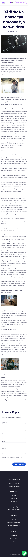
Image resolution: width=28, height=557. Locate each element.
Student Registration (14, 525)
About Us (14, 498)
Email (4, 441)
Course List (13, 504)
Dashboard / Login (20, 2)
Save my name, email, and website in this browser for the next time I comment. (12, 458)
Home (14, 495)
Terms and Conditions (13, 509)
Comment (5, 422)
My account (13, 538)
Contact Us (13, 501)
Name (4, 433)
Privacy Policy (14, 507)
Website (4, 448)
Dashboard (14, 520)
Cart (14, 541)
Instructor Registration (13, 522)
